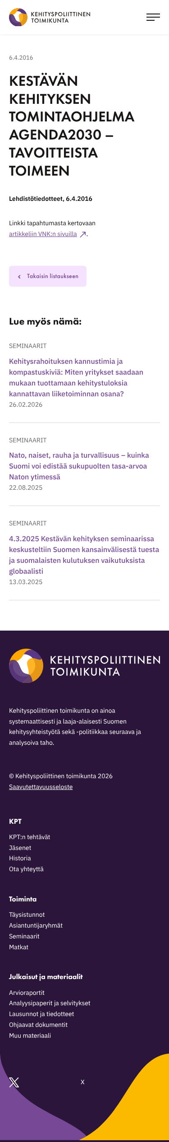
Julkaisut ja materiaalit (46, 976)
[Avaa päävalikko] (153, 17)
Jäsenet (20, 848)
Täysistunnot (27, 914)
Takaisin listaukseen (52, 276)
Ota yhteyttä (26, 869)
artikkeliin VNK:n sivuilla (43, 234)
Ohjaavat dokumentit (38, 1025)
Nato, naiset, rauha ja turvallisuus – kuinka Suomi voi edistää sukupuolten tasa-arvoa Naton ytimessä (79, 466)
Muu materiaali (30, 1035)
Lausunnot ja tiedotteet (41, 1014)
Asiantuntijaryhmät (36, 925)
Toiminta (23, 899)
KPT (15, 821)
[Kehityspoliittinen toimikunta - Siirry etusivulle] (49, 17)
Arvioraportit (27, 993)
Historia (20, 858)
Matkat (18, 947)
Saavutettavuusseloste (41, 787)
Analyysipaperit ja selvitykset (50, 1003)
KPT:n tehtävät (29, 837)
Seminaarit (27, 346)
